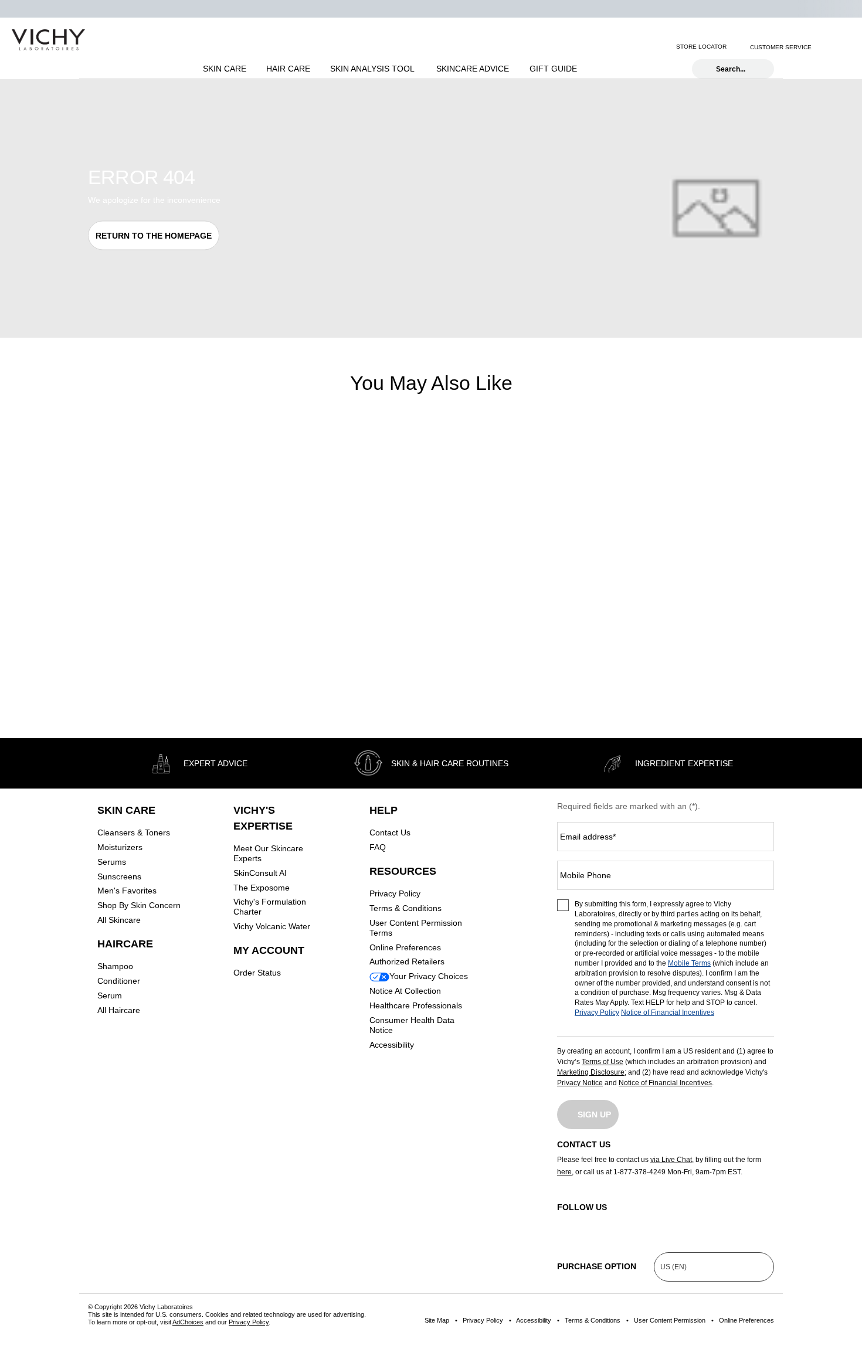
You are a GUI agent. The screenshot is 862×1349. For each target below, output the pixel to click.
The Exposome (261, 887)
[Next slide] (244, 524)
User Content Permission (669, 1320)
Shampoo (115, 966)
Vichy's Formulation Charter (269, 906)
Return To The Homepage (154, 235)
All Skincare (119, 920)
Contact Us (389, 832)
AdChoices (187, 1322)
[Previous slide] (94, 524)
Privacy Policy (394, 893)
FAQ (377, 847)
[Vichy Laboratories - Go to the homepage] (48, 39)
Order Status (257, 972)
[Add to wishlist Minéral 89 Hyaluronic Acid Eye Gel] (237, 456)
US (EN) (673, 1267)
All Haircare (118, 1010)
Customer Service (781, 47)
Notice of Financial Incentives (667, 1012)
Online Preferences (405, 947)
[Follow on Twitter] (668, 1222)
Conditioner (118, 981)
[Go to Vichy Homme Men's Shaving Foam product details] (693, 524)
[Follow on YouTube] (720, 1222)
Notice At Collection (405, 990)
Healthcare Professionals (415, 1005)
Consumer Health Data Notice (411, 1025)
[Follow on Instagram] (566, 1222)
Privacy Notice (580, 1083)
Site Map (437, 1320)
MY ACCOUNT (268, 950)
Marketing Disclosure (591, 1072)
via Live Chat (671, 1160)
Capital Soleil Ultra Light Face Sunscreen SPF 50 (511, 630)
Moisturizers (119, 847)
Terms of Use (602, 1062)
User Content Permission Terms (415, 927)
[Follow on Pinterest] (771, 1222)
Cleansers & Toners (133, 832)
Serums (111, 862)
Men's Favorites (127, 890)
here (564, 1172)
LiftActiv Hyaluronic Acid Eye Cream (332, 630)
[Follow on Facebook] (617, 1222)
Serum (109, 995)
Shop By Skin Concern (139, 905)
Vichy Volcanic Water (271, 926)
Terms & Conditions (405, 908)
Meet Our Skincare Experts (268, 853)
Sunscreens (119, 876)
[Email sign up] (827, 47)
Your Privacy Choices (428, 976)
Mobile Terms (689, 963)
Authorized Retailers (406, 961)
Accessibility (391, 1044)
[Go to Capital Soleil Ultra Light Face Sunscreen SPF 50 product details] (518, 524)
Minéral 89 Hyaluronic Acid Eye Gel (160, 630)
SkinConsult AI (260, 873)
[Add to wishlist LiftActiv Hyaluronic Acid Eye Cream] (411, 456)
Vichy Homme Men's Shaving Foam (687, 625)
